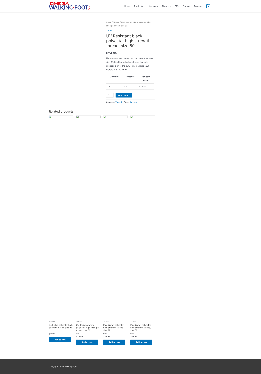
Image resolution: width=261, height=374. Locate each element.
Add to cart (123, 95)
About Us (166, 6)
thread (132, 102)
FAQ (176, 6)
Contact (186, 6)
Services (153, 6)
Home (127, 6)
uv (137, 102)
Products (138, 6)
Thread (116, 22)
